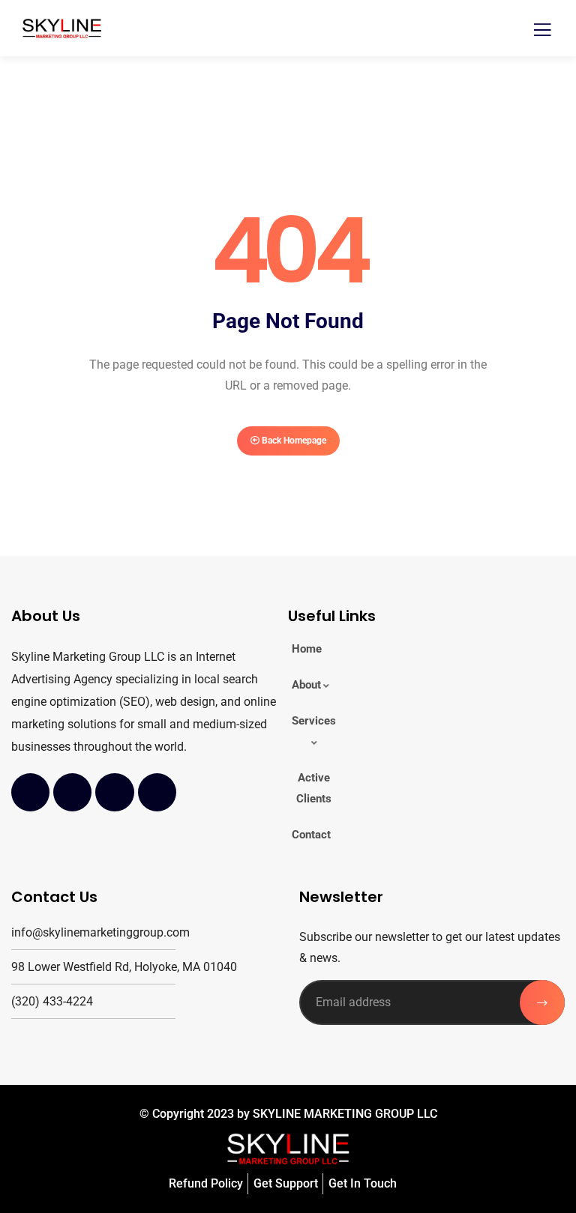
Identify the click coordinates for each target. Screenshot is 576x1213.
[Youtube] (114, 792)
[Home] (288, 1149)
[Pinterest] (157, 792)
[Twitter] (72, 792)
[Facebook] (30, 792)
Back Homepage (293, 440)
